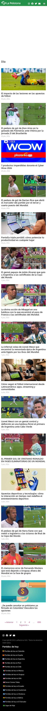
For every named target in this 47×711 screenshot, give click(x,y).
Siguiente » (24, 625)
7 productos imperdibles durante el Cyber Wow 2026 (22, 166)
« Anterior (9, 622)
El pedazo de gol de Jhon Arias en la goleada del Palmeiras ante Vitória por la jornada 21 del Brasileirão (22, 131)
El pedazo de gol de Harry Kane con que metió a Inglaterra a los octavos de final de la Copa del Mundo (23, 533)
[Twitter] (36, 4)
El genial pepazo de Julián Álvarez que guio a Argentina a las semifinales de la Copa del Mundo (23, 275)
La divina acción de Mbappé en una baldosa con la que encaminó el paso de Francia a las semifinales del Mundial (22, 312)
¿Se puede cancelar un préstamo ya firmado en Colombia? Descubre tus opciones (19, 608)
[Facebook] (32, 4)
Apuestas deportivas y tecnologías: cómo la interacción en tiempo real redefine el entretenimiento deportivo (22, 496)
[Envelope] (39, 4)
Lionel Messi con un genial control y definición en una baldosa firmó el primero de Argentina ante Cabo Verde (23, 424)
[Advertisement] (23, 31)
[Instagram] (29, 4)
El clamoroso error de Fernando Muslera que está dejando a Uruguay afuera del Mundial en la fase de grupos (22, 570)
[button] (44, 3)
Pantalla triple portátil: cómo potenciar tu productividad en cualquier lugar (22, 238)
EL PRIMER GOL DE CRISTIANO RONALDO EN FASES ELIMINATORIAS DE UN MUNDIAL (23, 460)
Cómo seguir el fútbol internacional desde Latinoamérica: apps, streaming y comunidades (22, 387)
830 (39, 622)
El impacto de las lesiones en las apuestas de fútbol (23, 94)
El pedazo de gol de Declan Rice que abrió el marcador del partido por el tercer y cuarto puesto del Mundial (22, 203)
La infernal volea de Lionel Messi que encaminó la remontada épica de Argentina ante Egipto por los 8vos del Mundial (23, 349)
